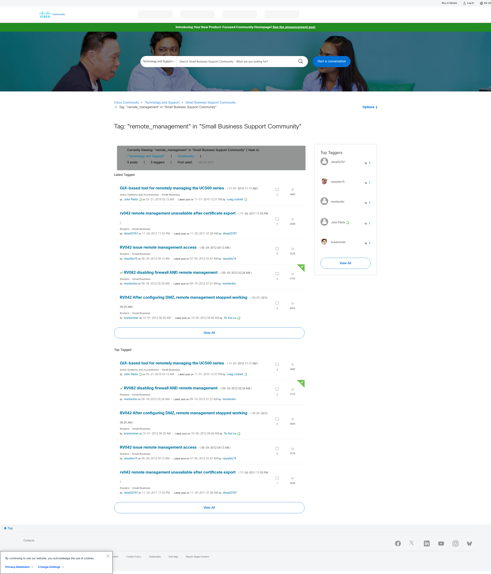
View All (209, 333)
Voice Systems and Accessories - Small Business (150, 195)
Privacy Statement (17, 566)
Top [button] (10, 528)
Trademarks (155, 557)
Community (186, 156)
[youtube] (441, 543)
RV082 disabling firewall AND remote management (188, 273)
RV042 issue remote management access (175, 247)
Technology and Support (162, 102)
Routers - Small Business (135, 229)
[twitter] (412, 543)
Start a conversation (331, 61)
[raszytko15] (333, 185)
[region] (56, 562)
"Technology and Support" (146, 156)
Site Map (173, 557)
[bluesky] (469, 542)
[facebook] (398, 543)
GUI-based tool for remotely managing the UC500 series (189, 188)
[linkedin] (427, 543)
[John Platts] (336, 226)
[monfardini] (333, 205)
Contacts (28, 540)
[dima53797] (334, 166)
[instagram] (455, 543)
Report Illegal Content (197, 557)
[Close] (108, 556)
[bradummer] (334, 245)
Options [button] (368, 107)
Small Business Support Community (210, 102)
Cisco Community (126, 102)
